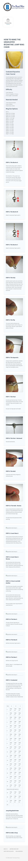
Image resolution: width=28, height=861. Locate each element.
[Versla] (14, 7)
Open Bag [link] (8, 24)
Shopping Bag (8, 23)
